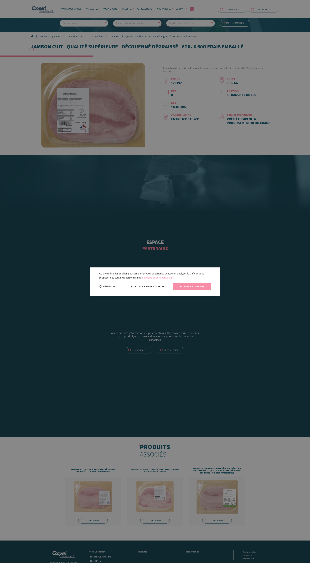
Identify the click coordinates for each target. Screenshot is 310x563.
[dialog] (155, 281)
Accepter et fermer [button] (192, 286)
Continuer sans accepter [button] (148, 286)
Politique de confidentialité (157, 277)
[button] (107, 286)
